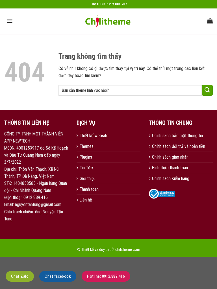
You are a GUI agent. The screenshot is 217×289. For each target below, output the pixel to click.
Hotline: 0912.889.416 (106, 276)
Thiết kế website (94, 135)
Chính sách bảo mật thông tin (177, 135)
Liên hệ (86, 200)
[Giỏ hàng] (210, 20)
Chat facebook (58, 276)
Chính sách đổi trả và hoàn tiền (178, 146)
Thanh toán (89, 189)
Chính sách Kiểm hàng (170, 178)
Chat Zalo (20, 276)
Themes (87, 146)
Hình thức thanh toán (170, 167)
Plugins (86, 157)
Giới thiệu (88, 178)
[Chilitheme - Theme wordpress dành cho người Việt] (108, 21)
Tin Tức (86, 167)
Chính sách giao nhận (170, 157)
